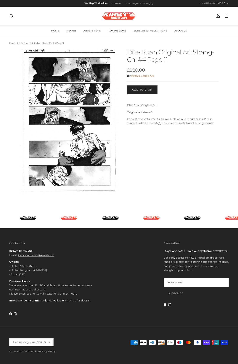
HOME (55, 30)
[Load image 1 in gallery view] (69, 121)
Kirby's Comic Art (142, 75)
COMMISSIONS (117, 30)
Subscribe (175, 293)
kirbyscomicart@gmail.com (36, 255)
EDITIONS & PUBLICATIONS (150, 30)
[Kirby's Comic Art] (119, 16)
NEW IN (71, 30)
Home (12, 43)
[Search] (11, 16)
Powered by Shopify (45, 351)
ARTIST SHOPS (92, 30)
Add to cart (142, 89)
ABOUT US (180, 30)
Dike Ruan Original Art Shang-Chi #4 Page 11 (41, 43)
